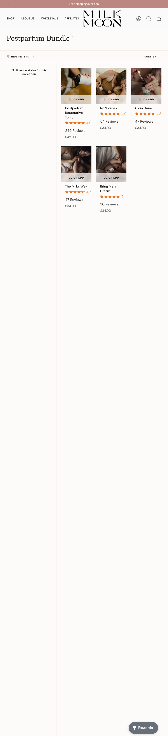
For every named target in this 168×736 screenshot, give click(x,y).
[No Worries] (111, 86)
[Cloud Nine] (146, 86)
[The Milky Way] (76, 164)
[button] (10, 18)
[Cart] (159, 18)
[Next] (159, 4)
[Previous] (8, 4)
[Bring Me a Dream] (111, 164)
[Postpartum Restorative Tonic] (76, 86)
